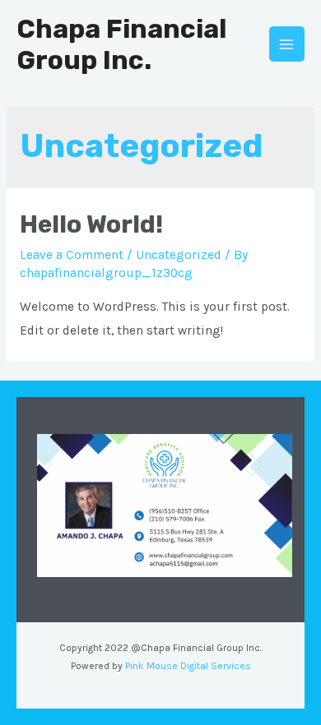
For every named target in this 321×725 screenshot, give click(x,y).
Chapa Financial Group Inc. (121, 44)
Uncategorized (178, 254)
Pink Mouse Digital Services (188, 666)
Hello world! (91, 224)
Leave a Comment (71, 254)
